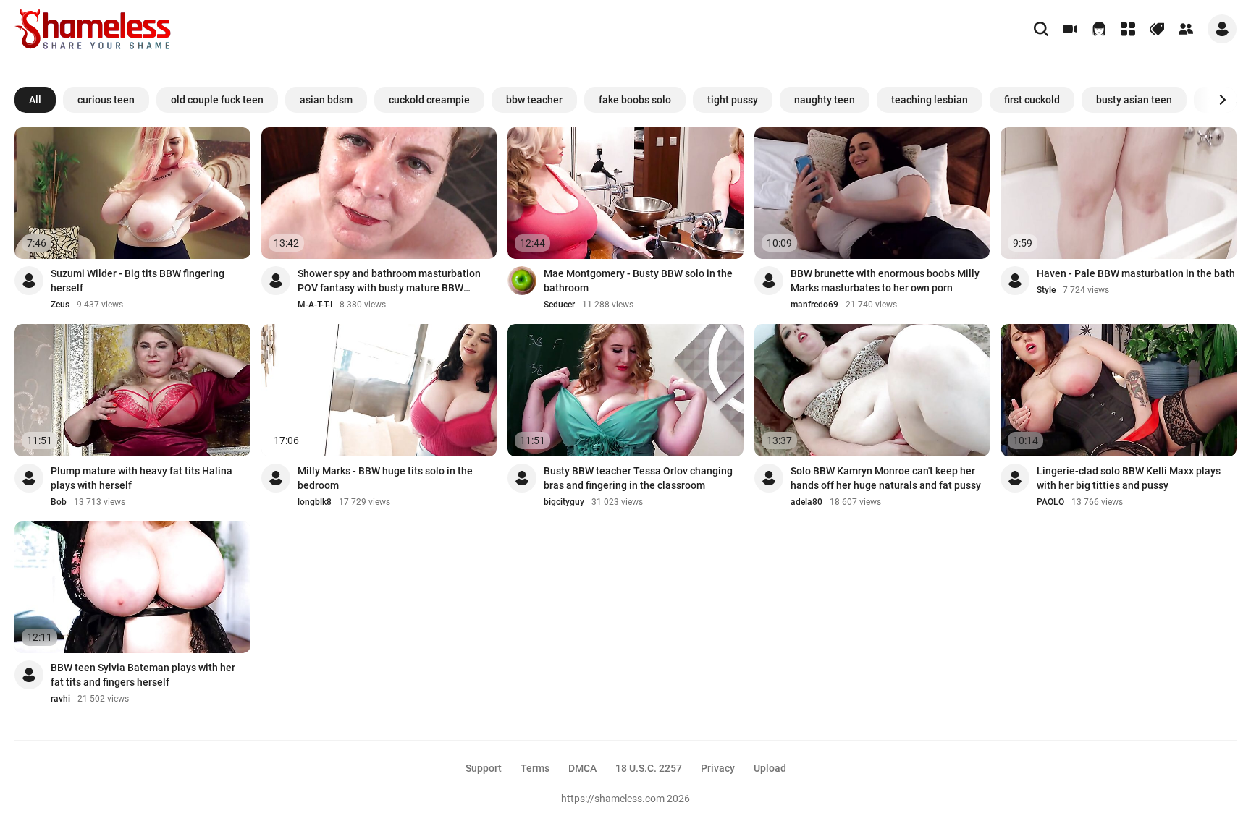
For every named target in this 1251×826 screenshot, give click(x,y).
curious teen (106, 100)
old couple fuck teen (217, 100)
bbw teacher (534, 100)
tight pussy (732, 100)
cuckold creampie (429, 100)
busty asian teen (1134, 100)
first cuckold (1032, 100)
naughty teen (824, 100)
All (35, 100)
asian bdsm (326, 100)
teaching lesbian (929, 100)
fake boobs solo (635, 100)
